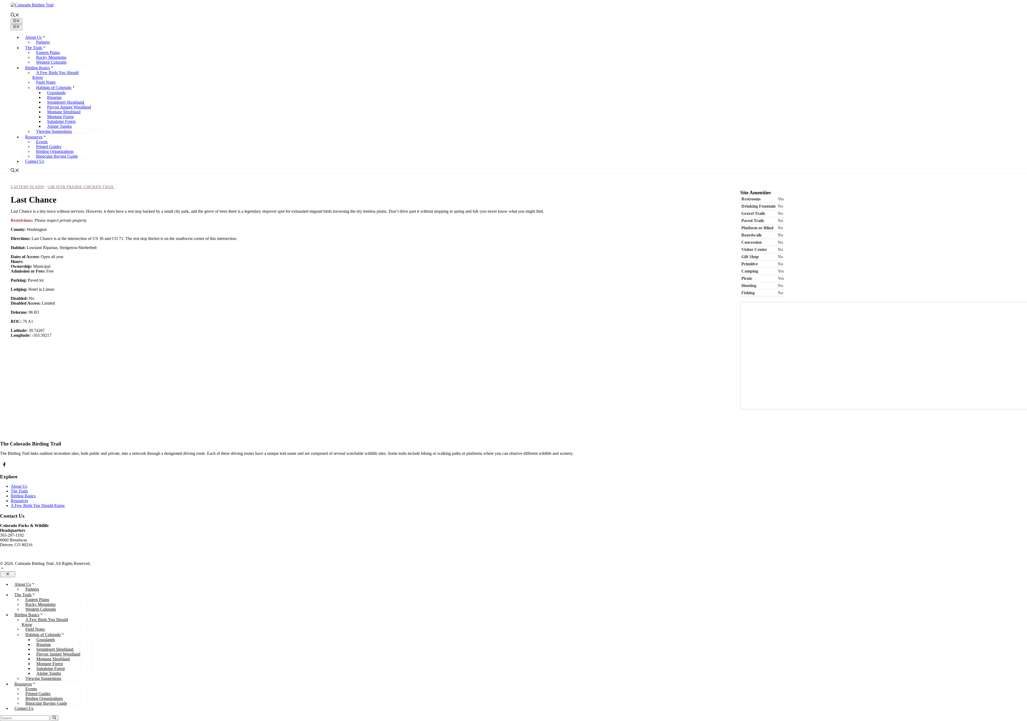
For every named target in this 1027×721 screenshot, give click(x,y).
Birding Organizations (55, 151)
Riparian (54, 97)
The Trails (33, 47)
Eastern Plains (48, 52)
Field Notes (46, 82)
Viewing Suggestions (54, 131)
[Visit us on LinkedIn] (4, 464)
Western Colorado (51, 62)
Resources (34, 137)
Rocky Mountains (51, 57)
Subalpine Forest (61, 121)
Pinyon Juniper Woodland (69, 107)
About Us (33, 37)
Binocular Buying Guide (57, 156)
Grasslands (56, 92)
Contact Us (34, 161)
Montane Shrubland (64, 112)
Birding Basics (37, 67)
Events (42, 141)
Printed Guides (48, 146)
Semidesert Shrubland (66, 102)
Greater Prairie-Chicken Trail (81, 187)
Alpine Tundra (59, 126)
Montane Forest (60, 116)
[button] (15, 15)
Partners (43, 42)
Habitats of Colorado (53, 87)
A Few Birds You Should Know (38, 505)
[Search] (54, 718)
